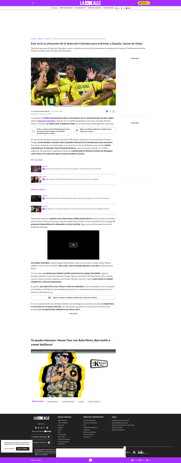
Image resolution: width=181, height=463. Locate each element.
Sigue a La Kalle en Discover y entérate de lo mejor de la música (95, 130)
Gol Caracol (61, 425)
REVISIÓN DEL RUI (80, 8)
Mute (132, 460)
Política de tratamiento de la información (123, 425)
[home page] (90, 3)
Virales (44, 176)
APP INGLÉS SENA (108, 8)
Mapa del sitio (87, 437)
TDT (84, 425)
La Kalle (33, 38)
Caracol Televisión (63, 423)
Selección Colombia (68, 401)
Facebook (107, 112)
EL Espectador (62, 434)
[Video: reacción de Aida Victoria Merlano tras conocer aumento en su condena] (36, 179)
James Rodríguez (52, 401)
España (81, 401)
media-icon (90, 460)
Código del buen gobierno (90, 427)
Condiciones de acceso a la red (120, 420)
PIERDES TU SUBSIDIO (94, 8)
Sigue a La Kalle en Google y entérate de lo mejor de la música (75, 297)
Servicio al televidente (89, 420)
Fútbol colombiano (94, 401)
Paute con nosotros (88, 434)
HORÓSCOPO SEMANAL (66, 8)
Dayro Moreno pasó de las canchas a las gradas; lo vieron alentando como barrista (73, 169)
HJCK (59, 429)
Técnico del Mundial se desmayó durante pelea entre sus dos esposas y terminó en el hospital (77, 198)
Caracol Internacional (64, 439)
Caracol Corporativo (63, 441)
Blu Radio (60, 427)
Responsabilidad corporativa (120, 423)
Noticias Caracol (62, 420)
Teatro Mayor (61, 437)
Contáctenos (86, 429)
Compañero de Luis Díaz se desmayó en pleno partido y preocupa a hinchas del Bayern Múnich (77, 209)
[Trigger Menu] (32, 3)
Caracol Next (61, 444)
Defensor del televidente (90, 423)
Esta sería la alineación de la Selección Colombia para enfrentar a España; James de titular (79, 38)
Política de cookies (117, 427)
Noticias (40, 38)
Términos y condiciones (118, 429)
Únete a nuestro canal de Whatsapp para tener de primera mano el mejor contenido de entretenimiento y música (53, 131)
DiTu (59, 432)
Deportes (48, 38)
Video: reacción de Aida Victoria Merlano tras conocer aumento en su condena (71, 179)
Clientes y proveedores (89, 432)
